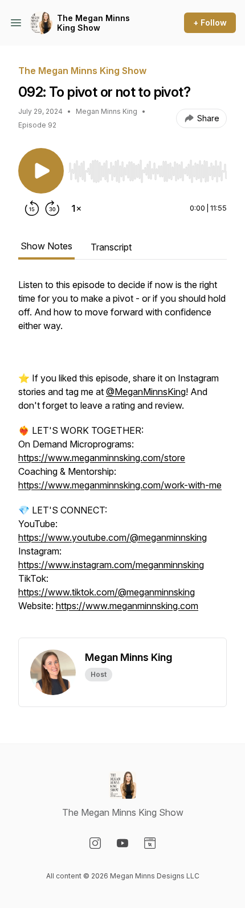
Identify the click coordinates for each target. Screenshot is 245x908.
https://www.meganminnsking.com (127, 605)
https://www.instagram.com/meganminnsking (111, 564)
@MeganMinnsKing (146, 391)
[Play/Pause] (41, 171)
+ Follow (210, 22)
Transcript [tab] (111, 247)
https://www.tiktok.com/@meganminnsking (106, 592)
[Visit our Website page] (150, 843)
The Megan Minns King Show (93, 23)
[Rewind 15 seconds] (32, 208)
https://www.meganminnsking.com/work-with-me (120, 485)
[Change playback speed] (76, 208)
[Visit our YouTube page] (122, 843)
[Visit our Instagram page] (95, 843)
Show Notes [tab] (46, 246)
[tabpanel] (122, 458)
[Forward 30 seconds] (52, 208)
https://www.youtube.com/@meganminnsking (112, 537)
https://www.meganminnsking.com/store (101, 457)
